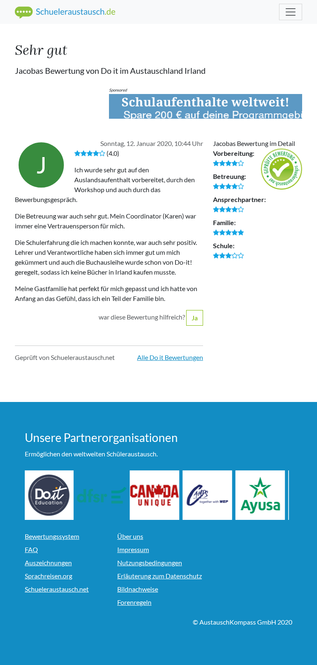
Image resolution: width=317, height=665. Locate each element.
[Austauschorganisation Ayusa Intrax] (261, 495)
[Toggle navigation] (290, 12)
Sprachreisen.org (48, 576)
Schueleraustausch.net (57, 589)
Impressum (133, 549)
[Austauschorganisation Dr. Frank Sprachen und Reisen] (102, 495)
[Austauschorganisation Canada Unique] (155, 495)
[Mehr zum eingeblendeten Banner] (205, 106)
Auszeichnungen (48, 562)
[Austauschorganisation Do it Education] (49, 495)
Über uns (130, 536)
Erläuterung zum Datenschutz (159, 576)
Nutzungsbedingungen (149, 562)
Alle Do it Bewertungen (170, 357)
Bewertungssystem (52, 536)
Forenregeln (134, 602)
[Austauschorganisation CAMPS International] (208, 495)
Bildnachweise (137, 589)
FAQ (31, 549)
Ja (195, 318)
